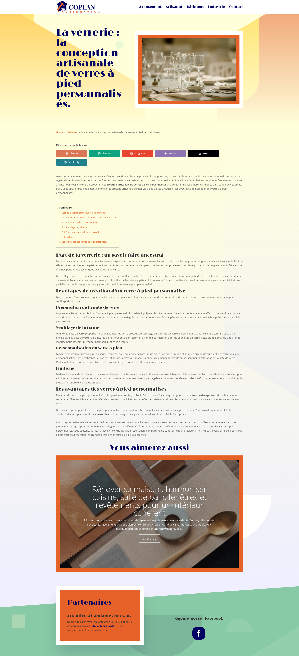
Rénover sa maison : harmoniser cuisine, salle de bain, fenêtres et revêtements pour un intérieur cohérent (149, 500)
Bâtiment (195, 7)
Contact (236, 7)
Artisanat (174, 7)
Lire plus (149, 538)
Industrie (216, 7)
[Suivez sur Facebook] (198, 633)
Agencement (150, 7)
